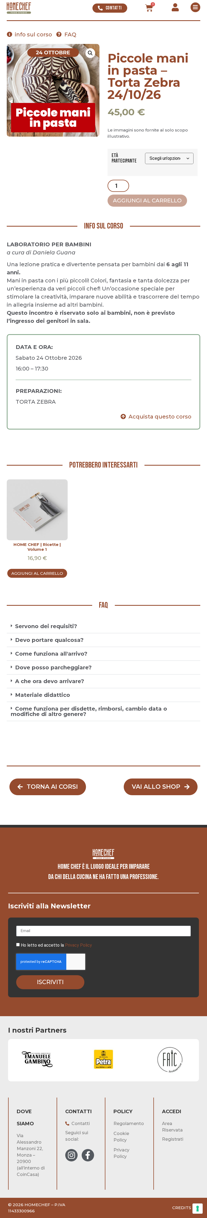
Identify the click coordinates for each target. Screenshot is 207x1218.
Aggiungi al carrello (147, 200)
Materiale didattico (42, 695)
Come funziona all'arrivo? (51, 653)
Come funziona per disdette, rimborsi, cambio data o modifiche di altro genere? (89, 711)
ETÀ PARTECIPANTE (124, 158)
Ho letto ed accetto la (56, 945)
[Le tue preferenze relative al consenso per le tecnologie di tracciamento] (197, 1208)
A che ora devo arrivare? (49, 681)
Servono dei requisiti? (46, 626)
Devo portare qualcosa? (49, 640)
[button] (90, 53)
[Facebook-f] (88, 1155)
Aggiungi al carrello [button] (37, 573)
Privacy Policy (78, 945)
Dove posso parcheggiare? (53, 667)
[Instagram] (71, 1155)
